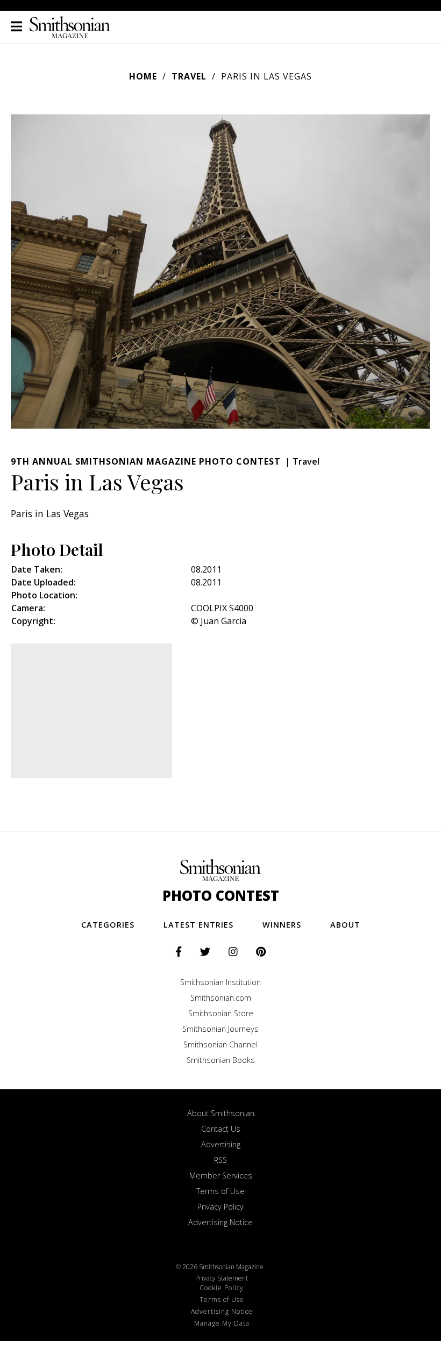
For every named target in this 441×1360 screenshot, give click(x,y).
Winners (281, 925)
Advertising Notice (220, 1222)
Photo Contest (220, 895)
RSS (220, 1160)
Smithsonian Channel (220, 1044)
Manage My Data (222, 1323)
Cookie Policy (222, 1287)
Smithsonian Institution (220, 982)
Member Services (220, 1175)
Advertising (220, 1144)
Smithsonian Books (221, 1060)
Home (143, 76)
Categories (107, 925)
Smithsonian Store (220, 1013)
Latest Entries (198, 925)
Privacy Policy (220, 1207)
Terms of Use (220, 1191)
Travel (189, 76)
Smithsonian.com (220, 998)
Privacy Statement (221, 1278)
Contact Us (220, 1129)
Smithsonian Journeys (220, 1029)
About (345, 925)
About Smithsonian (220, 1113)
